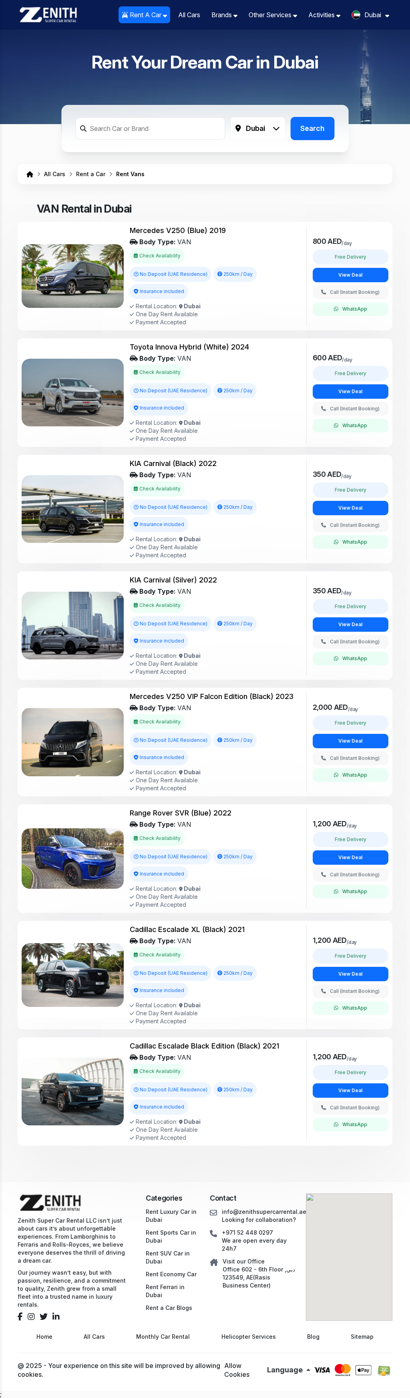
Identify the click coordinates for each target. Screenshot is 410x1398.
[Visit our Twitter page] (44, 1317)
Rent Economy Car (171, 1274)
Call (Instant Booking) (355, 292)
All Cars (189, 15)
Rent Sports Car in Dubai (171, 1236)
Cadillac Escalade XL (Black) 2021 (187, 929)
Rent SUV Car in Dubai (168, 1257)
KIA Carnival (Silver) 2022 (173, 580)
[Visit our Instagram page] (31, 1317)
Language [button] (285, 1370)
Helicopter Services (248, 1336)
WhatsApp (354, 309)
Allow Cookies (236, 1370)
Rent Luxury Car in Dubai (171, 1215)
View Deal (350, 275)
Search (312, 128)
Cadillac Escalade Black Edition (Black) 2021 (204, 1046)
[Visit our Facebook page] (20, 1317)
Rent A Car (145, 15)
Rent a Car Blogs (169, 1307)
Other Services (271, 15)
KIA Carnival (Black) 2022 (173, 463)
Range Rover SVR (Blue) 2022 (180, 813)
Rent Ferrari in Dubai (165, 1291)
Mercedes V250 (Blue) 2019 (178, 230)
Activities (322, 15)
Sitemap (362, 1336)
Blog (313, 1336)
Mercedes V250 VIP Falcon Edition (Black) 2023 (211, 696)
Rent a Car (90, 174)
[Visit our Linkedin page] (56, 1317)
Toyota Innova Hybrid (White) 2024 (189, 347)
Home (44, 1336)
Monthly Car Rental (163, 1336)
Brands (222, 15)
